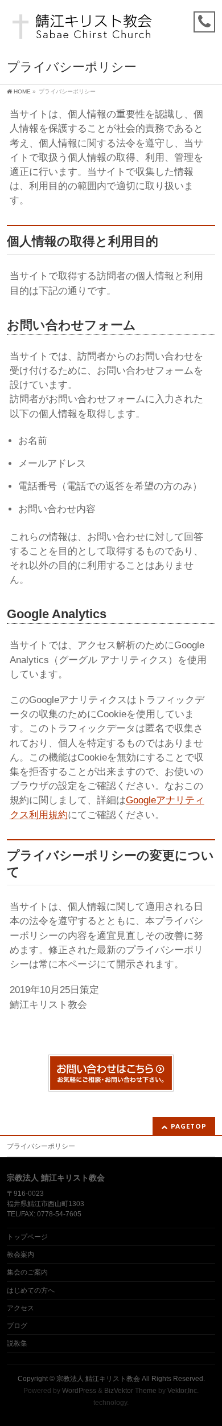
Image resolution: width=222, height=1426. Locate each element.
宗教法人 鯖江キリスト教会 (98, 1379)
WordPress (79, 1391)
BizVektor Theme (130, 1391)
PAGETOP (189, 1126)
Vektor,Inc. (183, 1391)
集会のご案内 (27, 1272)
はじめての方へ (31, 1290)
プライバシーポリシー (41, 1146)
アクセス (20, 1308)
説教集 (17, 1343)
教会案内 (20, 1255)
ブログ (17, 1326)
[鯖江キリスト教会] (83, 30)
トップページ (27, 1237)
